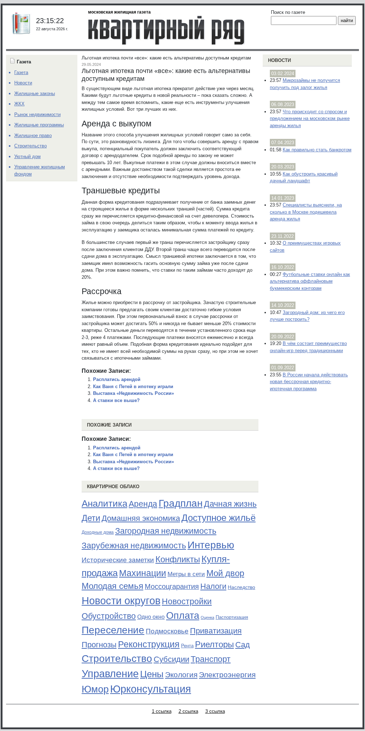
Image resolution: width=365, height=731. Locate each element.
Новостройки (187, 601)
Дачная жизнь (230, 503)
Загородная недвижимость (165, 531)
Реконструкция (149, 644)
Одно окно (151, 617)
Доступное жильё (218, 517)
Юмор (95, 689)
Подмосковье (167, 631)
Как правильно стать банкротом (317, 149)
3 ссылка (215, 711)
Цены (152, 674)
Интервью (210, 544)
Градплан (180, 503)
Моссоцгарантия (172, 586)
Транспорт (211, 659)
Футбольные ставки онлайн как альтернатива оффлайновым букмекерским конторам (310, 281)
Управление (110, 673)
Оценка (207, 617)
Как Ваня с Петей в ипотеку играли (133, 386)
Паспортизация (232, 617)
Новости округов (121, 600)
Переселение (113, 630)
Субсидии (171, 659)
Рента (187, 645)
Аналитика (104, 503)
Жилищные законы (34, 93)
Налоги (213, 586)
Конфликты (177, 559)
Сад (242, 644)
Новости (279, 60)
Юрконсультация (150, 689)
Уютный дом (27, 156)
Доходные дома (98, 532)
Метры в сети (186, 574)
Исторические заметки (118, 560)
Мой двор (225, 573)
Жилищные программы (39, 124)
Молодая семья (112, 586)
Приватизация (216, 631)
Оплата (182, 615)
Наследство (241, 587)
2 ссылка (188, 711)
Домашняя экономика (141, 518)
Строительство (117, 658)
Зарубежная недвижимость (134, 545)
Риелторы (214, 644)
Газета (21, 72)
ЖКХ (19, 103)
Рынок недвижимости (37, 114)
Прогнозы (99, 645)
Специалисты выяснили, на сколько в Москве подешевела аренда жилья (306, 211)
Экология (181, 674)
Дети (91, 518)
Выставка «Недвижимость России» (133, 393)
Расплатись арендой (116, 379)
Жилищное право (33, 135)
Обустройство (109, 616)
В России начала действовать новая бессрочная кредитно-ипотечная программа (309, 381)
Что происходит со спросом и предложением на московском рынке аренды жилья (310, 118)
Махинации (142, 573)
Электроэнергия (227, 674)
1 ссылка (161, 711)
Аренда (143, 503)
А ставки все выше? (116, 400)
